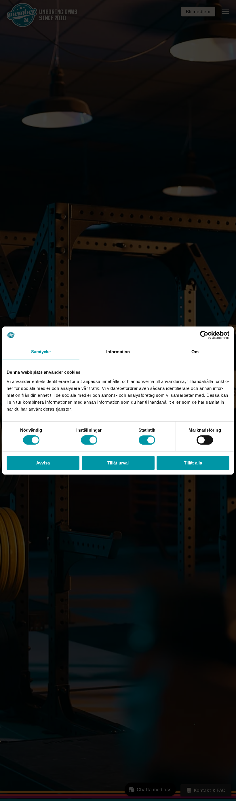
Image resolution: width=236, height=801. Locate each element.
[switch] (89, 440)
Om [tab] (195, 351)
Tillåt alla (193, 462)
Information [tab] (118, 351)
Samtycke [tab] (41, 351)
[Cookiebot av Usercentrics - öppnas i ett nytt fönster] (204, 335)
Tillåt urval (118, 462)
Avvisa (43, 462)
